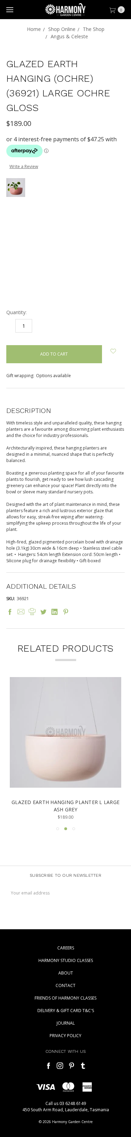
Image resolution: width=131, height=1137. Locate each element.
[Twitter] (43, 611)
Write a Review (23, 166)
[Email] (20, 611)
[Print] (32, 611)
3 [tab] (73, 828)
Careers (65, 948)
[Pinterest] (65, 611)
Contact (65, 985)
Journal (66, 1023)
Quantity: (16, 312)
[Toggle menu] (9, 9)
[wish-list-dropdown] (113, 351)
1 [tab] (57, 828)
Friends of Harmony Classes (65, 998)
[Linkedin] (54, 611)
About (65, 973)
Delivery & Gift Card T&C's (65, 1010)
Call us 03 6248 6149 (65, 1103)
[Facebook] (9, 611)
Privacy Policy (65, 1036)
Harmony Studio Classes (65, 960)
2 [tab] (65, 828)
